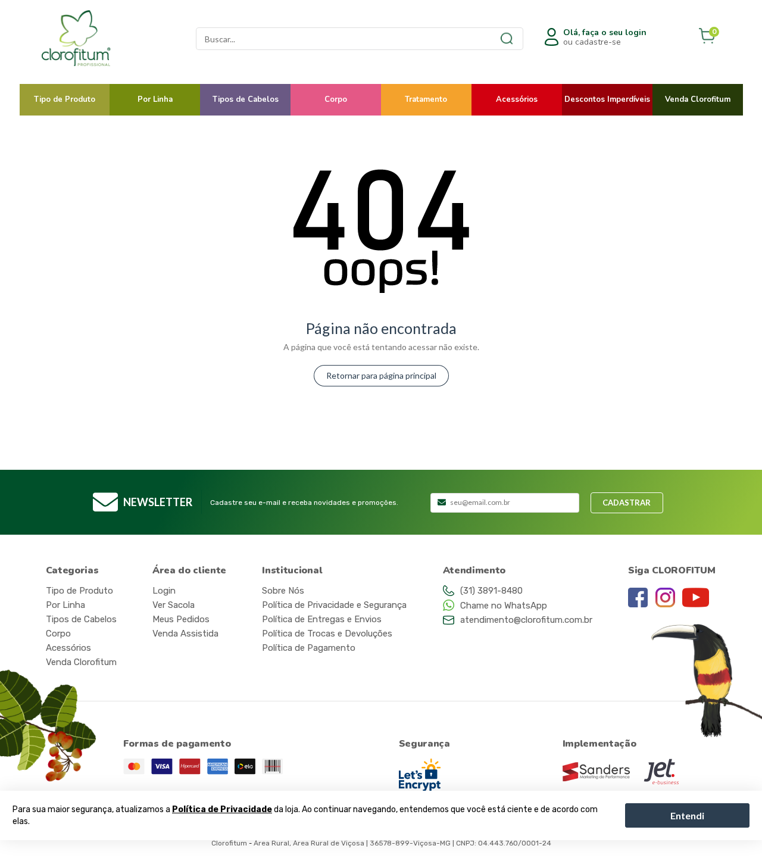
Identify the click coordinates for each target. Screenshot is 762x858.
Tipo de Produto (64, 99)
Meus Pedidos (181, 619)
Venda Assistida (185, 633)
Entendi (687, 814)
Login (164, 590)
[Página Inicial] (103, 38)
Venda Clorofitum (697, 99)
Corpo (335, 99)
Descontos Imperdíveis (607, 99)
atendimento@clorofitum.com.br (526, 619)
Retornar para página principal (381, 375)
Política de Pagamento (308, 647)
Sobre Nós (283, 590)
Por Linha (155, 99)
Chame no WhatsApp (503, 605)
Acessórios (517, 99)
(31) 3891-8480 (491, 590)
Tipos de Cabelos (246, 99)
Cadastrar (626, 502)
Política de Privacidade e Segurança (334, 605)
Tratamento (426, 99)
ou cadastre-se (605, 37)
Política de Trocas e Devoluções (327, 633)
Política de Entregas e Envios (322, 619)
